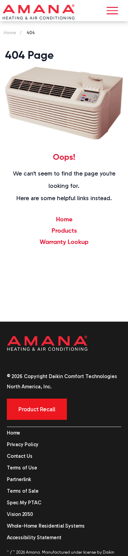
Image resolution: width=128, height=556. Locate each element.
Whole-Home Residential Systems (46, 526)
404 (31, 32)
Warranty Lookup (64, 242)
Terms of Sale (22, 491)
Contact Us (19, 456)
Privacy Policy (23, 444)
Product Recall (36, 409)
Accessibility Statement (34, 537)
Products (64, 231)
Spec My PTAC (24, 503)
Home (10, 32)
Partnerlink (19, 479)
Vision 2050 (20, 514)
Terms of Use (22, 468)
